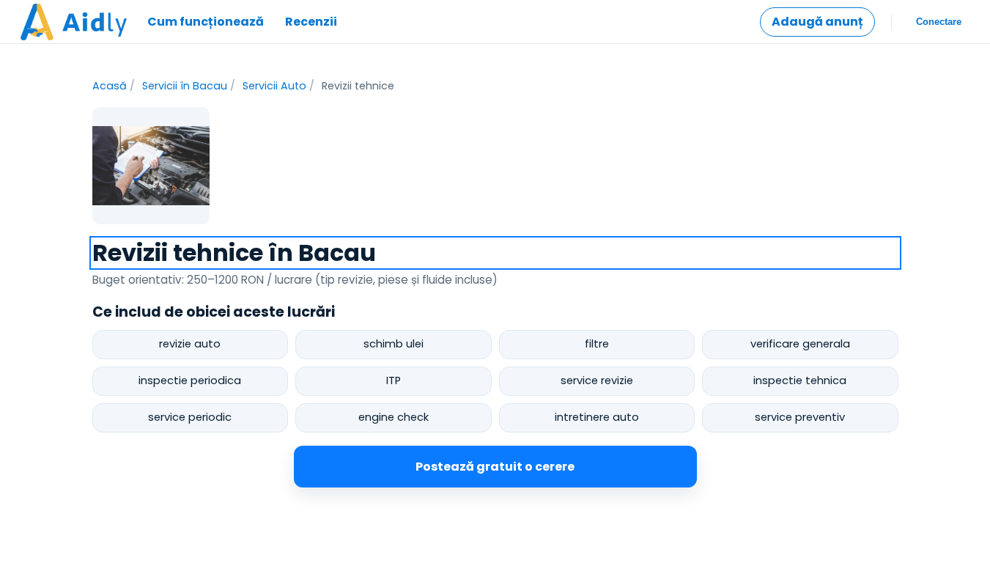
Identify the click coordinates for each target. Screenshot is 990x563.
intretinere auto (597, 417)
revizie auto (190, 343)
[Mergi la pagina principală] (74, 22)
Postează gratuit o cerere (495, 466)
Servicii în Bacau (184, 85)
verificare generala (800, 343)
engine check (393, 417)
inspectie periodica (189, 380)
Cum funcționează (205, 21)
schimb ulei (393, 343)
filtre (597, 343)
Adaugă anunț (817, 21)
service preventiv (800, 417)
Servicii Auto (274, 85)
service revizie (597, 380)
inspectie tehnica (799, 380)
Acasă (109, 85)
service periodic (190, 417)
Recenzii (311, 21)
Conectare (938, 21)
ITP (393, 380)
